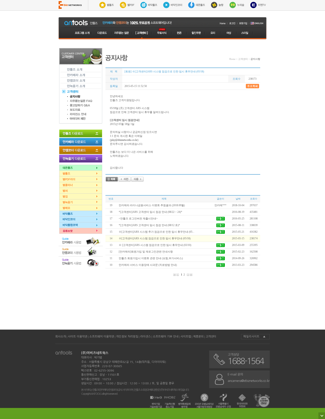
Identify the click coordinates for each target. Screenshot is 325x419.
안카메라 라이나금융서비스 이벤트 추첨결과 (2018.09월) (152, 205)
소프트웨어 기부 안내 (165, 336)
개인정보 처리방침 (127, 336)
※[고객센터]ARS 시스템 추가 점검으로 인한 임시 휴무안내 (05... (156, 231)
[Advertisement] (185, 309)
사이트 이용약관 (77, 336)
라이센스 (145, 336)
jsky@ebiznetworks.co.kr (124, 140)
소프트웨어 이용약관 (101, 336)
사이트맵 (185, 336)
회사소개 (60, 336)
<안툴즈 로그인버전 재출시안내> (138, 218)
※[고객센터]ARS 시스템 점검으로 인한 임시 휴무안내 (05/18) (155, 238)
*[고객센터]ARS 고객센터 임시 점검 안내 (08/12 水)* (149, 225)
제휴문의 (198, 336)
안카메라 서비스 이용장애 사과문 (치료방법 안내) (148, 264)
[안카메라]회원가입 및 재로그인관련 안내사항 (146, 251)
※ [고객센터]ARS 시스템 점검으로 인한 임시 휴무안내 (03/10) (155, 245)
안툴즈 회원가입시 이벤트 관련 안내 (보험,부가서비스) (151, 258)
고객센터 (211, 336)
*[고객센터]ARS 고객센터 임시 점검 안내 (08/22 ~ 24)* (150, 211)
